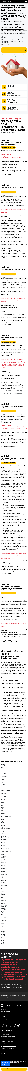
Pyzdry (2, 884)
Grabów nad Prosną (6, 790)
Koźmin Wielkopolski (6, 816)
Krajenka (3, 821)
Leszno (2, 830)
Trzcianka (3, 917)
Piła (2, 870)
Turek (2, 922)
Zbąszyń (3, 940)
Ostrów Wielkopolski (6, 867)
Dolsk (2, 782)
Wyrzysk (3, 936)
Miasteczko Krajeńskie (6, 838)
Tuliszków (3, 920)
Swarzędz (3, 906)
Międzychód (4, 842)
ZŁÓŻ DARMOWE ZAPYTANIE (12, 1069)
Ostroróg (3, 865)
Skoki (2, 897)
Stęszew (3, 903)
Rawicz (2, 888)
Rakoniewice (4, 885)
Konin (2, 811)
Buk (2, 769)
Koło (2, 810)
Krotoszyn (3, 824)
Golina (2, 786)
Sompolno (3, 900)
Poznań (3, 879)
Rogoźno (3, 890)
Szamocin (3, 908)
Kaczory (3, 799)
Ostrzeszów (4, 868)
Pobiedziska (4, 874)
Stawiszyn (3, 902)
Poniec (2, 877)
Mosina (2, 847)
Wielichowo (4, 928)
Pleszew (3, 871)
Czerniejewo (4, 776)
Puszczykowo (4, 882)
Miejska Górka (4, 839)
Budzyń (2, 767)
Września (3, 934)
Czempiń (3, 775)
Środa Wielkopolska (6, 916)
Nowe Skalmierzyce (6, 851)
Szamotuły (3, 909)
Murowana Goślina (5, 848)
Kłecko (2, 805)
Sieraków (3, 896)
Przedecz (3, 880)
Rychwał (3, 893)
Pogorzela (3, 876)
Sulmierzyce (4, 905)
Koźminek (3, 818)
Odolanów (3, 857)
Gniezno (3, 784)
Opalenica (3, 860)
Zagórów (3, 939)
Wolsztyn (3, 931)
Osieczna (3, 864)
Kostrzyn (3, 813)
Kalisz (2, 801)
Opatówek (3, 862)
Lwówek (3, 833)
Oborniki (3, 854)
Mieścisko (3, 841)
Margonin (3, 836)
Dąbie (2, 778)
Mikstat (2, 844)
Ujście (2, 923)
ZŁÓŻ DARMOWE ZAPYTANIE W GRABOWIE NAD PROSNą (12, 50)
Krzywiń (3, 825)
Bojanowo (3, 764)
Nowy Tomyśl (4, 853)
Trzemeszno (4, 919)
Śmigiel (3, 913)
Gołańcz (3, 787)
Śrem (2, 914)
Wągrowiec (4, 925)
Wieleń (2, 926)
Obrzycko (3, 856)
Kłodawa (3, 807)
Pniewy (2, 873)
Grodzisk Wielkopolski (6, 792)
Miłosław (3, 845)
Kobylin (2, 808)
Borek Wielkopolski (5, 766)
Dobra (2, 779)
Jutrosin (3, 798)
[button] (26, 1)
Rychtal (2, 891)
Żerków (3, 945)
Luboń (2, 831)
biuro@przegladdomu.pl (7, 997)
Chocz (2, 770)
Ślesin (2, 911)
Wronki (2, 933)
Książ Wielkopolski (5, 828)
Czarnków (3, 773)
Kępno (2, 802)
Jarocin (3, 795)
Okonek (3, 859)
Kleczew (3, 804)
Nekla (2, 850)
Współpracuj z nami (5, 1063)
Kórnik (2, 819)
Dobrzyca (3, 781)
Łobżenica (3, 835)
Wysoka (3, 937)
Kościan (3, 815)
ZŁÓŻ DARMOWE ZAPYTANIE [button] (8, 147)
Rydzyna (3, 894)
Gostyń (2, 789)
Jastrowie (3, 796)
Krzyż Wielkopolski (5, 827)
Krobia (2, 822)
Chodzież (3, 772)
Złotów (2, 943)
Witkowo (3, 929)
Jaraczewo (4, 793)
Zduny (2, 942)
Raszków (3, 887)
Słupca (2, 899)
